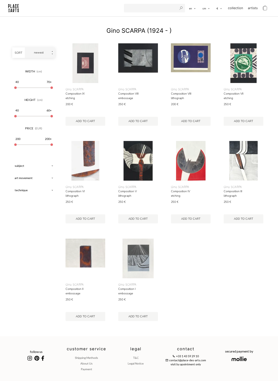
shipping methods (86, 357)
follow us (36, 352)
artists (253, 8)
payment (86, 369)
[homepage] (13, 8)
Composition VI (75, 191)
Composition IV (180, 191)
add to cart (85, 121)
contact (185, 348)
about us (86, 363)
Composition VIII (128, 93)
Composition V (127, 191)
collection (235, 8)
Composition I (127, 289)
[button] (206, 8)
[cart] (265, 8)
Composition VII (233, 93)
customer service (86, 348)
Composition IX (75, 93)
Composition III (233, 191)
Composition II (74, 289)
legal (135, 348)
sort (18, 53)
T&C (136, 357)
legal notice (136, 363)
